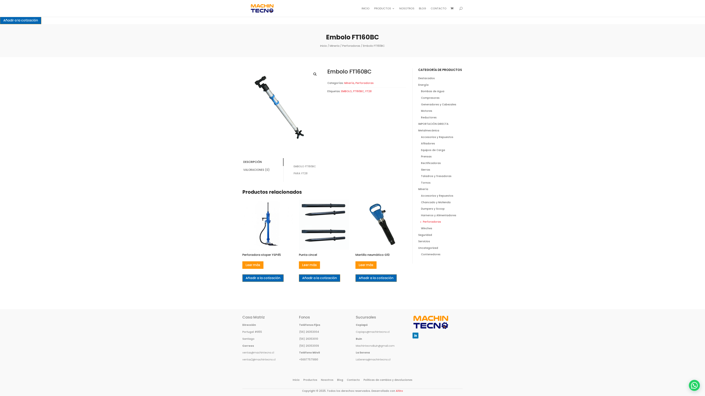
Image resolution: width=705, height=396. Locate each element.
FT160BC (358, 91)
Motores (426, 111)
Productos (382, 8)
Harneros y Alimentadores (438, 215)
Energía (423, 85)
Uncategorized (428, 248)
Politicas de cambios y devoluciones (388, 380)
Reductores (429, 117)
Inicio (366, 8)
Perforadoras (351, 46)
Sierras (425, 170)
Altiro (399, 391)
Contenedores (430, 254)
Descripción (252, 162)
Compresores (430, 98)
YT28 (368, 91)
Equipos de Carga (433, 150)
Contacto (438, 8)
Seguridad (425, 235)
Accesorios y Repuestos (437, 137)
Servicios (424, 241)
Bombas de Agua (432, 91)
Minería (334, 46)
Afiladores (428, 143)
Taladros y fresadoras (436, 176)
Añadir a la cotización (20, 20)
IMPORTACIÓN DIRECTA (433, 124)
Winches (426, 228)
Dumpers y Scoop (433, 209)
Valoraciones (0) (256, 170)
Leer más (253, 265)
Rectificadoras (431, 163)
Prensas (426, 156)
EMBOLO (346, 91)
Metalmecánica (428, 130)
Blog (422, 8)
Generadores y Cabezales (438, 104)
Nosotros (406, 8)
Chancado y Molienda (436, 202)
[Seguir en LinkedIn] (415, 335)
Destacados (426, 78)
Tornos (426, 183)
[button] (315, 74)
